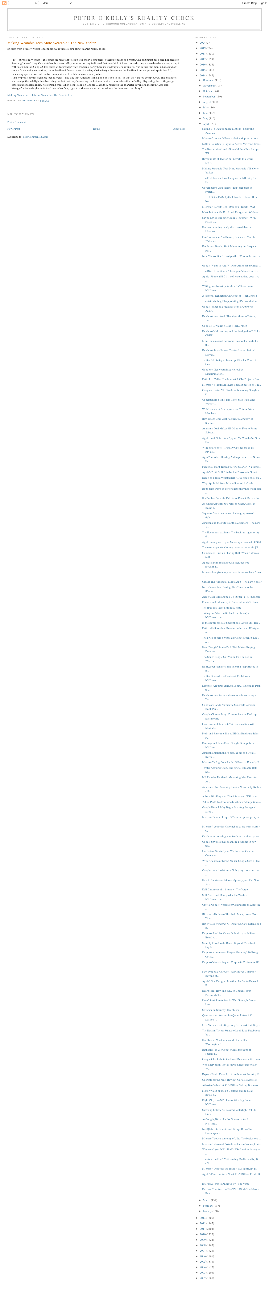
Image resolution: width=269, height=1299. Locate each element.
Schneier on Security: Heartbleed (221, 1010)
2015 (203, 70)
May (206, 118)
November (209, 85)
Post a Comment (16, 122)
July (205, 107)
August (207, 102)
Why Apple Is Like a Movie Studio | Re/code (227, 483)
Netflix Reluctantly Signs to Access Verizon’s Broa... (231, 144)
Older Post (179, 129)
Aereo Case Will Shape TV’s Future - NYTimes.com (231, 596)
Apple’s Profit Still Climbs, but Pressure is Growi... (230, 472)
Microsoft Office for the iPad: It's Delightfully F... (229, 1168)
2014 (203, 75)
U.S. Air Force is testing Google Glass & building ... (231, 1025)
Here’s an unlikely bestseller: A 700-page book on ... (231, 478)
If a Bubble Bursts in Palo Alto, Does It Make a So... (231, 498)
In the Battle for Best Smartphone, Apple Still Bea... (231, 623)
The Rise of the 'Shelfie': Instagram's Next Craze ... (230, 271)
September (209, 96)
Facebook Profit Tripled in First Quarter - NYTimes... (231, 467)
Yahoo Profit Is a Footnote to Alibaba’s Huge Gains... (231, 802)
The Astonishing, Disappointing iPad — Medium (230, 301)
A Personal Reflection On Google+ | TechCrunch (229, 295)
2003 (203, 1272)
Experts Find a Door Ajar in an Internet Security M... (231, 1074)
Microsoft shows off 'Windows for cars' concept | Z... (231, 1144)
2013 (203, 1218)
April (206, 124)
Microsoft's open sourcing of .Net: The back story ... (231, 1138)
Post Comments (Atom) (36, 137)
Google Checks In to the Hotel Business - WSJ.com (231, 1059)
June (206, 113)
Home (96, 129)
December (209, 80)
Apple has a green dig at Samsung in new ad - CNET (231, 542)
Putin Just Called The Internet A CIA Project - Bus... (231, 379)
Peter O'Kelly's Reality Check (134, 17)
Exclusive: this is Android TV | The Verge (225, 1184)
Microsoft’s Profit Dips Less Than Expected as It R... (231, 384)
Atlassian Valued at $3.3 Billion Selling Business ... (231, 1085)
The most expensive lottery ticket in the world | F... (231, 547)
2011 (203, 1229)
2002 (203, 1278)
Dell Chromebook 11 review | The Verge (225, 889)
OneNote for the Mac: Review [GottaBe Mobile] (229, 1080)
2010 (203, 1234)
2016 (203, 64)
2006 (203, 1256)
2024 (203, 42)
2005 (203, 1261)
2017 (203, 59)
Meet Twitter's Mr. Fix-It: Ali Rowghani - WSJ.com (230, 212)
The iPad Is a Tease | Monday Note (221, 607)
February (208, 1205)
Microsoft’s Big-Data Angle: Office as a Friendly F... (231, 762)
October (208, 91)
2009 (203, 1240)
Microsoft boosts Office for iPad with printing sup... (231, 138)
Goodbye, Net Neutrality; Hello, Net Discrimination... (222, 372)
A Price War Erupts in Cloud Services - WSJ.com (229, 796)
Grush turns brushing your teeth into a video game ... (231, 836)
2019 (203, 48)
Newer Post (13, 129)
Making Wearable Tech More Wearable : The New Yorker (39, 95)
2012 (203, 1223)
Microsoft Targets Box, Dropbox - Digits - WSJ (228, 207)
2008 (203, 1245)
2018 (203, 53)
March (207, 1200)
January (207, 1211)
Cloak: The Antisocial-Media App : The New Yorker (231, 582)
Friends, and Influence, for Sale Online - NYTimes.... (231, 602)
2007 (203, 1250)
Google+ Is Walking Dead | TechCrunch (224, 326)
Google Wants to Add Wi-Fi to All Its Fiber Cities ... (231, 265)
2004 (203, 1267)
